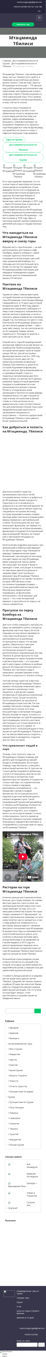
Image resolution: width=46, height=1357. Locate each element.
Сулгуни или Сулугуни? (21, 1205)
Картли (13, 1059)
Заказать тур (23, 24)
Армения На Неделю (32, 1175)
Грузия (19, 1302)
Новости (13, 1081)
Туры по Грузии (14, 139)
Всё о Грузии (15, 1049)
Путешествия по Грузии (21, 1102)
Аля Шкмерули (32, 1165)
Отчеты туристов (18, 1086)
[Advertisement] (23, 1246)
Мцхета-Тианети (18, 1075)
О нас (19, 1306)
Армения (13, 1033)
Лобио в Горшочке (32, 1194)
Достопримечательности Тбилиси (23, 147)
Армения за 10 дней (25, 1317)
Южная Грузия (16, 1144)
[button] (23, 1354)
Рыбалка (13, 1113)
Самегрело (14, 1118)
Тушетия (13, 1134)
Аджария (13, 1027)
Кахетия (13, 1065)
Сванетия (14, 1123)
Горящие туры (23, 1298)
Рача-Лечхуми (16, 1107)
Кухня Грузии (16, 1070)
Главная (7, 60)
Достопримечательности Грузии (23, 157)
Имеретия (14, 1054)
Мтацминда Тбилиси (23, 66)
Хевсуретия (15, 1139)
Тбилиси (13, 1128)
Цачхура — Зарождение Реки (23, 1185)
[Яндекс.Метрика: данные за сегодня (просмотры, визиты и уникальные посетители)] (6, 1352)
